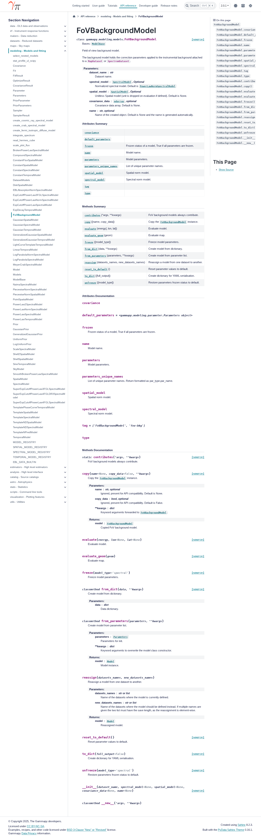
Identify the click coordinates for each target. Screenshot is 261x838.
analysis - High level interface (26, 472)
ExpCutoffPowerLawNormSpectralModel (35, 200)
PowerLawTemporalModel (27, 319)
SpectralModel (21, 384)
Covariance (19, 65)
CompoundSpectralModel (27, 155)
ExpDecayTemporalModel (27, 209)
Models (17, 274)
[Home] (74, 16)
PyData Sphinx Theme (231, 829)
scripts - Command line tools (26, 491)
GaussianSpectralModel (26, 224)
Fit (14, 70)
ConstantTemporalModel (26, 175)
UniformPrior (20, 339)
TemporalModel (21, 437)
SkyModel (18, 369)
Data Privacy (29, 833)
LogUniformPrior (22, 344)
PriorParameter (21, 100)
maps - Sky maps (20, 45)
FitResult (18, 75)
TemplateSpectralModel (26, 417)
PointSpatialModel (23, 299)
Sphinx (242, 824)
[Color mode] (235, 6)
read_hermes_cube (24, 140)
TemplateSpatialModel (25, 412)
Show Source (226, 169)
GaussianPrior (21, 329)
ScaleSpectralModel (24, 349)
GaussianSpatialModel (25, 219)
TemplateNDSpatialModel (27, 422)
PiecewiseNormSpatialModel (29, 294)
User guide (98, 5)
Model (16, 269)
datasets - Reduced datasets (26, 40)
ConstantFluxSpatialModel (27, 160)
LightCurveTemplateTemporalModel (33, 244)
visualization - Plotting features (27, 496)
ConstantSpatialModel (25, 165)
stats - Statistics (19, 487)
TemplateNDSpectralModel (28, 427)
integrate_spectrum (24, 135)
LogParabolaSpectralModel (28, 259)
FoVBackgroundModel (26, 214)
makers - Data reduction (23, 35)
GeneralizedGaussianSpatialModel (32, 234)
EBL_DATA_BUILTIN (24, 462)
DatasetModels (21, 180)
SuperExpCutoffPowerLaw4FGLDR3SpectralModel (39, 395)
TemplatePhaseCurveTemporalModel (34, 407)
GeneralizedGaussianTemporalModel (34, 239)
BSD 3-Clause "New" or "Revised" (87, 829)
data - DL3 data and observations (29, 26)
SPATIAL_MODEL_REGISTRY (30, 447)
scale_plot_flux (21, 145)
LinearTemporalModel (25, 249)
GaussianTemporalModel (27, 229)
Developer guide (148, 5)
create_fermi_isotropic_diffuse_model (34, 130)
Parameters (19, 95)
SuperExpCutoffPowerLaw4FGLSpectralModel (39, 402)
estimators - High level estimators (29, 467)
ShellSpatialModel (23, 359)
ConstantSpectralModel (26, 170)
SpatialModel (20, 379)
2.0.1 (224, 5)
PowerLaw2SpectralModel (27, 304)
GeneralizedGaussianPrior (28, 334)
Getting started (80, 5)
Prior (15, 324)
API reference (128, 5)
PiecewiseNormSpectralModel (30, 289)
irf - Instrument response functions (29, 30)
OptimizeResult (21, 80)
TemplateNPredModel (25, 432)
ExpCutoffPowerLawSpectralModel (32, 205)
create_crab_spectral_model (29, 125)
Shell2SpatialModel (23, 354)
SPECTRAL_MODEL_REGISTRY (31, 452)
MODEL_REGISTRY (24, 442)
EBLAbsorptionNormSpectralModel (32, 190)
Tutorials (112, 5)
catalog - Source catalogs (24, 477)
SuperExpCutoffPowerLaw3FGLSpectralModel (39, 388)
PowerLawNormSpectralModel (30, 309)
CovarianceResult (23, 85)
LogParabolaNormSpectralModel (31, 254)
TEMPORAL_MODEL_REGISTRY (32, 457)
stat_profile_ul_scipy (24, 60)
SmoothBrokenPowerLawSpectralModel (35, 374)
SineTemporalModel (24, 364)
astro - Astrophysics (21, 482)
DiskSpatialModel (22, 185)
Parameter (19, 90)
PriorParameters (22, 105)
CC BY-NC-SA (35, 826)
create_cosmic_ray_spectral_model (33, 120)
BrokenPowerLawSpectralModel (31, 150)
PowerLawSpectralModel (27, 314)
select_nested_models (25, 55)
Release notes (169, 5)
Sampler (17, 110)
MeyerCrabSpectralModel (27, 264)
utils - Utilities (17, 501)
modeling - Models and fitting (28, 50)
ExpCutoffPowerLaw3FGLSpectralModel (35, 195)
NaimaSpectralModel (24, 284)
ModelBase (19, 279)
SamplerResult (21, 115)
